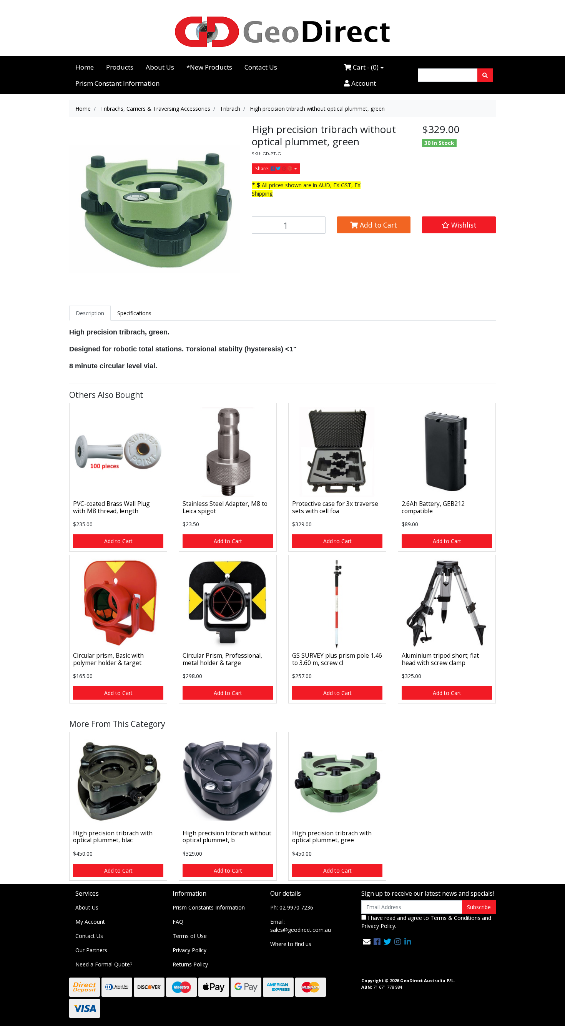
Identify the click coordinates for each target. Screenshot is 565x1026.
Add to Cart (377, 224)
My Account (90, 921)
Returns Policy (190, 964)
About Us (160, 67)
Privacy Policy (189, 950)
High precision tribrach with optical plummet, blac (113, 837)
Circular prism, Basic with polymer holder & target (108, 659)
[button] (459, 224)
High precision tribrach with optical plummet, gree (332, 837)
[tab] (90, 313)
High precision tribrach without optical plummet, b (227, 837)
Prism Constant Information (117, 83)
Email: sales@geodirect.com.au (300, 925)
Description (90, 313)
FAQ (178, 921)
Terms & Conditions (455, 917)
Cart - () (365, 67)
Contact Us (260, 67)
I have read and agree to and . (426, 922)
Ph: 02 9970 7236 (291, 907)
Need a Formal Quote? (103, 964)
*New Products (209, 67)
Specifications (134, 313)
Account (363, 83)
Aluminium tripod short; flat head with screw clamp (440, 659)
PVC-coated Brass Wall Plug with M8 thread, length (111, 507)
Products (119, 67)
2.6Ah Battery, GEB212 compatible (433, 507)
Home (84, 67)
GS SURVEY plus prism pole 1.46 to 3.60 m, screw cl (337, 659)
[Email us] (367, 941)
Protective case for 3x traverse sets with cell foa (335, 507)
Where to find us (290, 944)
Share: (263, 168)
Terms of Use (190, 936)
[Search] (485, 75)
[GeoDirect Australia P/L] (282, 31)
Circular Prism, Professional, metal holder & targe (222, 659)
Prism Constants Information (209, 907)
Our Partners (91, 950)
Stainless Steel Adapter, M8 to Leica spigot (225, 507)
